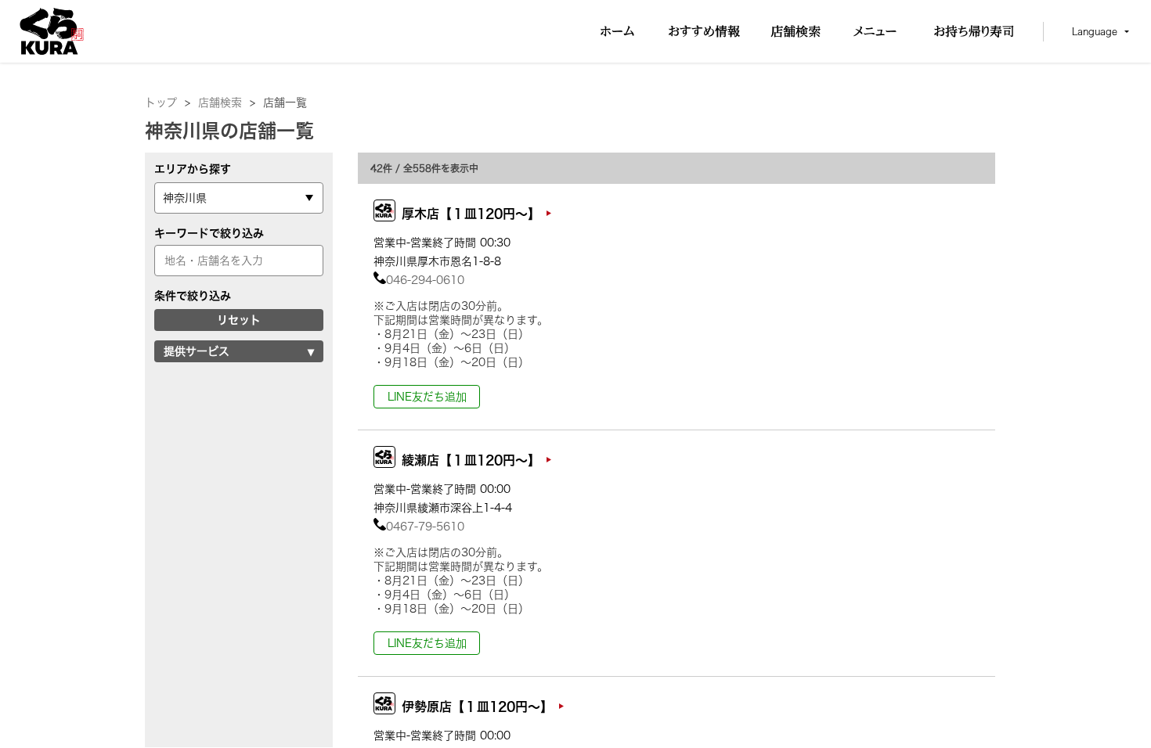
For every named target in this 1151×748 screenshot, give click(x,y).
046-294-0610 (425, 280)
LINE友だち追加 (427, 396)
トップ (167, 102)
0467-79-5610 (425, 526)
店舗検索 (226, 102)
